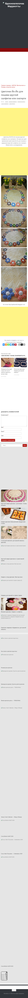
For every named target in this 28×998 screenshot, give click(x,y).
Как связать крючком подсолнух (9, 651)
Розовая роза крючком (6, 667)
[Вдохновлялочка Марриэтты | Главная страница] (14, 5)
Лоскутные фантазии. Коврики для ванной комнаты (19, 370)
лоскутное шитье (21, 101)
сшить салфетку (5, 103)
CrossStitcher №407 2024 (7, 836)
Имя (2, 427)
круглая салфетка (12, 101)
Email (2, 431)
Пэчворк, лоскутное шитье (8, 87)
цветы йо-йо (12, 103)
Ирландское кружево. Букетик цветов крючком (12, 684)
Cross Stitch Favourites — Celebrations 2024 (11, 853)
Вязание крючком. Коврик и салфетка (11, 612)
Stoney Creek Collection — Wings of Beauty (11, 817)
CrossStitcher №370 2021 (7, 966)
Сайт (2, 435)
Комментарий (5, 415)
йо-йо (7, 101)
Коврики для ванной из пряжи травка (11, 595)
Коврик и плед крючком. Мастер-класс (12, 577)
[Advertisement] (14, 31)
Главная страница (6, 85)
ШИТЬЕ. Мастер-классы (18, 85)
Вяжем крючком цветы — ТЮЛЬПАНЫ (10, 700)
